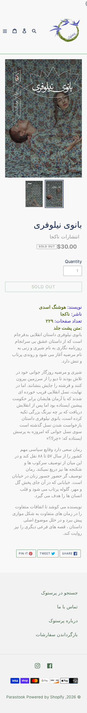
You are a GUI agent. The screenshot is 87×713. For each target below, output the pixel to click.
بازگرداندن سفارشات (57, 634)
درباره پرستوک (63, 620)
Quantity (73, 261)
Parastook (15, 697)
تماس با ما (67, 606)
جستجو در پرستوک (59, 593)
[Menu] (5, 30)
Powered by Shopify (45, 697)
